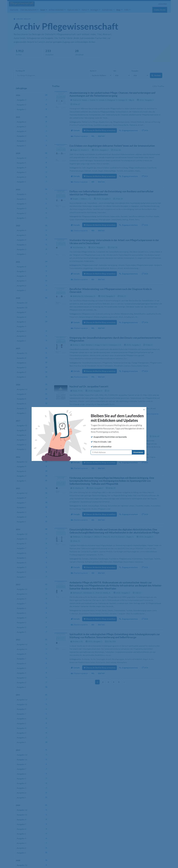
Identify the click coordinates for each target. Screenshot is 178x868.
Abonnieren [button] (138, 452)
